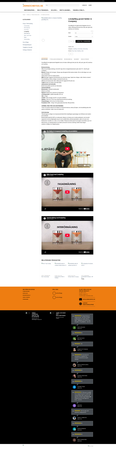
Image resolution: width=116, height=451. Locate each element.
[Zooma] (43, 40)
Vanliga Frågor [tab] (85, 59)
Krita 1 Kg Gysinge (45, 276)
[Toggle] (36, 23)
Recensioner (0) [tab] (68, 59)
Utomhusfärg (45, 14)
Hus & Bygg (25, 42)
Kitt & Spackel (27, 27)
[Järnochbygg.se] (33, 5)
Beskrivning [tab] (44, 59)
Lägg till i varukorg (83, 41)
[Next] (93, 272)
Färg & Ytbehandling (33, 14)
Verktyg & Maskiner (27, 49)
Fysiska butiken (26, 291)
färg (73, 50)
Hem (24, 14)
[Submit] (78, 5)
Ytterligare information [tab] (55, 59)
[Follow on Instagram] (54, 293)
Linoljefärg (26, 31)
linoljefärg (79, 50)
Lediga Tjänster (26, 297)
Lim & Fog (26, 29)
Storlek (69, 36)
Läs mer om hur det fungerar (60, 318)
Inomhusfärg (26, 25)
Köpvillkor (25, 293)
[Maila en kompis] (72, 54)
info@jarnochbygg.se (89, 299)
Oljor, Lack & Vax (27, 35)
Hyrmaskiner (25, 299)
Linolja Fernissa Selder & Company (59, 277)
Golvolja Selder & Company (73, 276)
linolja (75, 50)
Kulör (69, 32)
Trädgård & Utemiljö (27, 47)
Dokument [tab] (76, 59)
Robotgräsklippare (27, 44)
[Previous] (42, 272)
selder (82, 50)
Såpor (25, 37)
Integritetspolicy (26, 295)
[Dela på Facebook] (69, 54)
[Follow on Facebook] (54, 297)
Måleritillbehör (27, 33)
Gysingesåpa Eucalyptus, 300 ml (87, 277)
